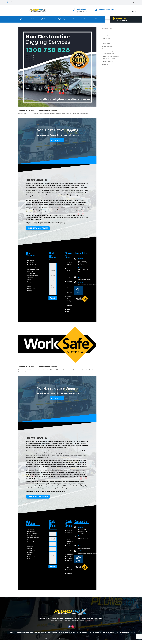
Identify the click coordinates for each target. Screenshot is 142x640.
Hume (68, 309)
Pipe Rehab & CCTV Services (111, 56)
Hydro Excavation (46, 19)
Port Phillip (69, 292)
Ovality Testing (60, 19)
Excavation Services (37, 113)
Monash (69, 288)
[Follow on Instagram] (134, 2)
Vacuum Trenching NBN (109, 51)
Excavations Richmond (49, 113)
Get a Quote (132, 11)
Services (84, 19)
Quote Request (33, 19)
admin (21, 113)
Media (105, 33)
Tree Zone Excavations (83, 113)
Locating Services (21, 19)
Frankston (69, 290)
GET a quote (56, 140)
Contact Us (94, 19)
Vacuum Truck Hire (73, 19)
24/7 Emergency (121, 18)
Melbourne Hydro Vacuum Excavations (66, 113)
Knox (68, 311)
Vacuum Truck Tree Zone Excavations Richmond (37, 110)
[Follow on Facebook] (131, 2)
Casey (68, 277)
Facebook (80, 282)
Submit (52, 298)
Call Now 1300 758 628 (38, 228)
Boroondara (70, 285)
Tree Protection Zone (108, 53)
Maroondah (69, 262)
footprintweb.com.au (94, 638)
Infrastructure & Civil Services (111, 58)
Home (10, 19)
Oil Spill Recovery (107, 61)
